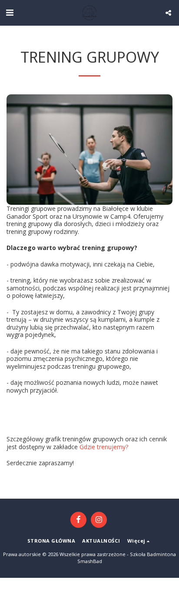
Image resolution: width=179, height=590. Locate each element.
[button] (9, 12)
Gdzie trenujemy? (104, 447)
